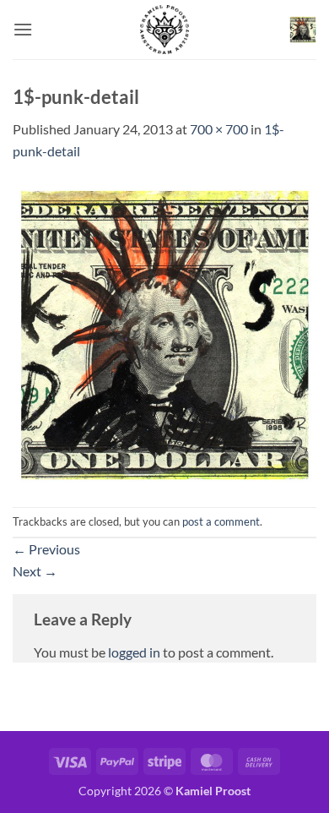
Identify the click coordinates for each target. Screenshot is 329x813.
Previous (46, 549)
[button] (23, 29)
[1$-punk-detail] (164, 333)
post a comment (221, 521)
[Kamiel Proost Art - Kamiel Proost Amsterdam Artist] (164, 29)
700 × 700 (219, 129)
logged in (134, 652)
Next (35, 571)
